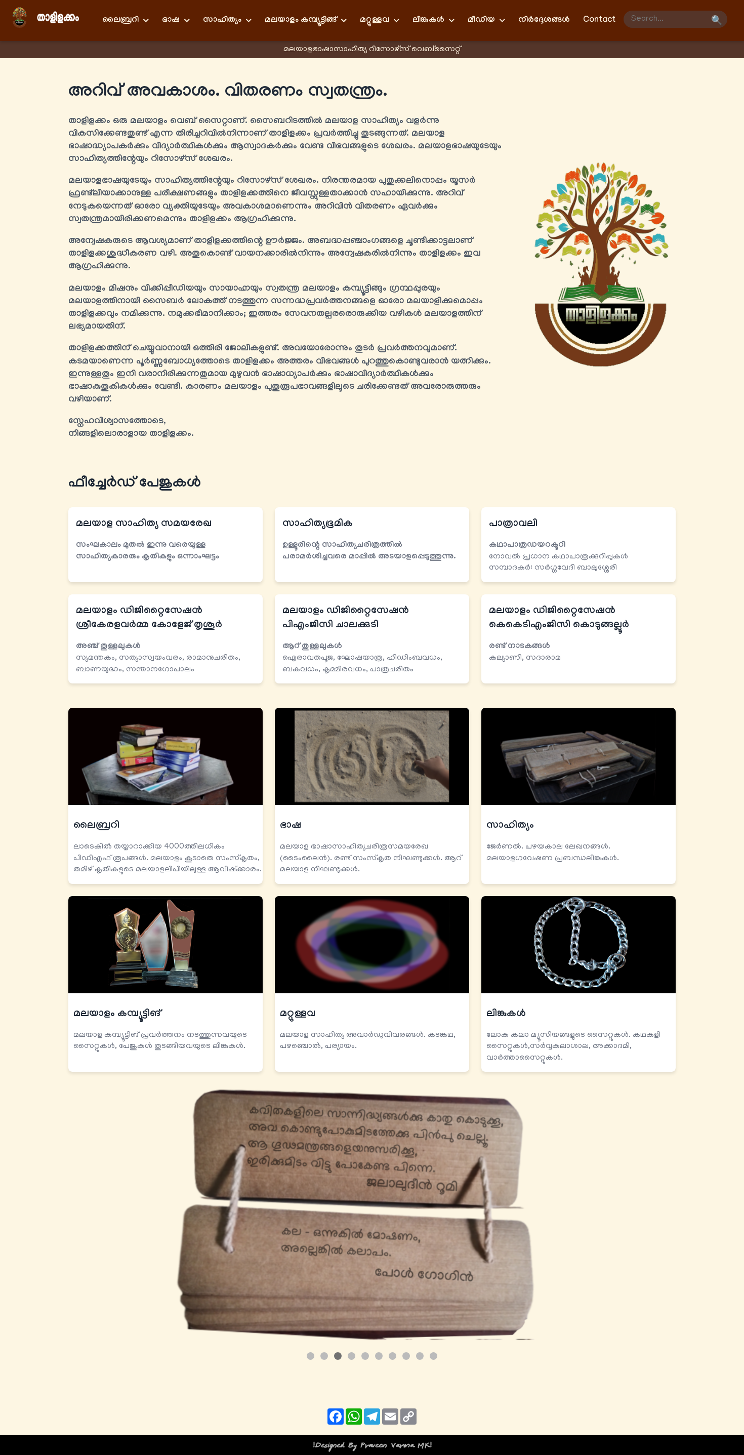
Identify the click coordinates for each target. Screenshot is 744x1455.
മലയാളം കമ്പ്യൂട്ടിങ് (116, 1014)
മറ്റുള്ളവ (297, 1014)
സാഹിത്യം (510, 826)
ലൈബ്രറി (96, 826)
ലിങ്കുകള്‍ (506, 1014)
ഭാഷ (290, 826)
